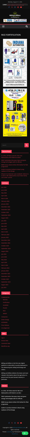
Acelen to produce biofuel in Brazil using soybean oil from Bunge (16, 5)
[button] (25, 433)
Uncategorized (5, 328)
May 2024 (4, 259)
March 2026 (4, 198)
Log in (3, 338)
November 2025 (5, 209)
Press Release (5, 325)
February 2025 (5, 234)
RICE (4, 311)
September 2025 (5, 215)
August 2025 (4, 218)
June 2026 (4, 190)
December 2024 (5, 240)
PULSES (5, 308)
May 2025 (4, 226)
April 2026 (4, 195)
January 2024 (5, 271)
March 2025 (4, 232)
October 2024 (5, 246)
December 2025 (5, 207)
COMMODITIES (5, 297)
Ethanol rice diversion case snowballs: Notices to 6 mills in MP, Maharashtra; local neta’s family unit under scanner (14, 175)
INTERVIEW (4, 322)
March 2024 (4, 265)
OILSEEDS (5, 305)
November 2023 (5, 276)
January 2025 (5, 237)
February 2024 (5, 268)
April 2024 (4, 262)
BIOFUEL (5, 299)
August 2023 (4, 284)
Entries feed (4, 340)
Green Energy (5, 319)
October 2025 (5, 212)
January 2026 (5, 204)
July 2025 (3, 220)
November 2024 (5, 243)
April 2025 (4, 229)
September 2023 (5, 282)
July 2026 (3, 187)
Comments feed (5, 343)
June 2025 (4, 223)
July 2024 (3, 254)
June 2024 (4, 257)
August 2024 (4, 251)
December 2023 (5, 273)
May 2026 (4, 193)
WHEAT (5, 313)
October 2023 (5, 279)
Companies (4, 317)
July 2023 (3, 287)
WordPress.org (5, 346)
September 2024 (5, 248)
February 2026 (5, 201)
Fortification (6, 302)
